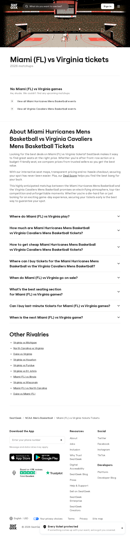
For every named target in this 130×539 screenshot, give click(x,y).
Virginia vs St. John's (24, 371)
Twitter (102, 438)
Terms (71, 518)
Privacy (84, 518)
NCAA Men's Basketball (39, 417)
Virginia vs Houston (24, 359)
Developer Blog (107, 477)
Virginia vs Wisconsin (25, 382)
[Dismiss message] (122, 528)
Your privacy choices (51, 518)
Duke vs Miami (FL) (24, 393)
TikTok (101, 455)
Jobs (72, 443)
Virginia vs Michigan (25, 342)
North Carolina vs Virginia (28, 348)
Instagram (104, 449)
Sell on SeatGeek (80, 491)
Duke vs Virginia (22, 353)
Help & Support (79, 485)
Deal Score (70, 175)
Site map (98, 518)
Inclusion (75, 449)
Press (73, 479)
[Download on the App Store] (21, 457)
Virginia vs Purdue (24, 365)
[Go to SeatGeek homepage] (14, 6)
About (73, 438)
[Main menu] (118, 6)
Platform (103, 472)
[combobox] (46, 6)
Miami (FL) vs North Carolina (30, 388)
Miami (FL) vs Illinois (24, 376)
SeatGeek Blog (79, 474)
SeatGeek (16, 417)
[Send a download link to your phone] (61, 440)
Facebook (104, 443)
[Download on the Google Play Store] (47, 457)
